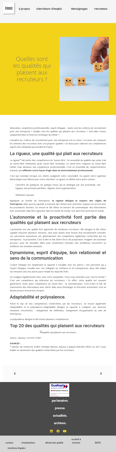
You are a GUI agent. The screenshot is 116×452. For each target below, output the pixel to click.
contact (9, 442)
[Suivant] (80, 373)
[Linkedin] (51, 431)
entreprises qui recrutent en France (37, 147)
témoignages (79, 8)
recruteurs (101, 8)
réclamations (28, 442)
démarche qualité (54, 442)
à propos (25, 8)
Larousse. (29, 195)
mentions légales (16, 448)
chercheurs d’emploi (49, 8)
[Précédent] (36, 373)
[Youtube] (65, 431)
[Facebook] (58, 431)
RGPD (98, 442)
